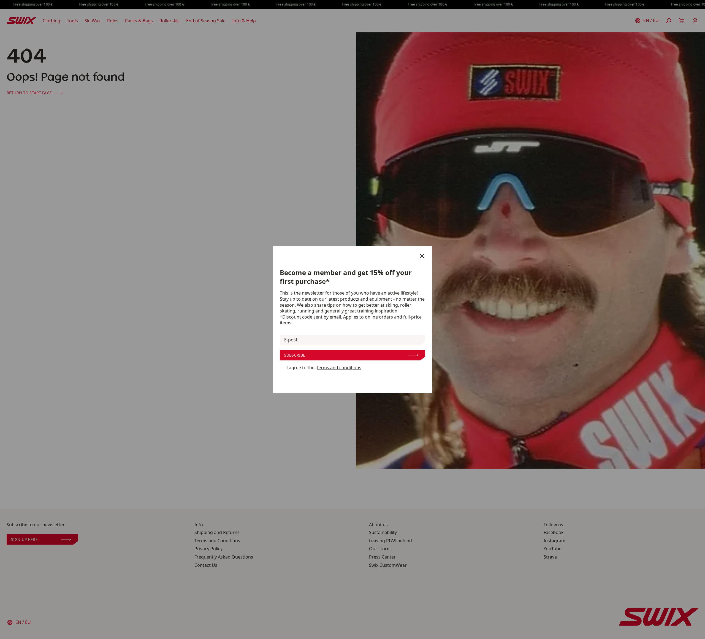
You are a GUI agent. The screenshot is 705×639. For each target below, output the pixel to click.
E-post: (291, 340)
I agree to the (323, 368)
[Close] (421, 255)
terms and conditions (339, 368)
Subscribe (294, 355)
